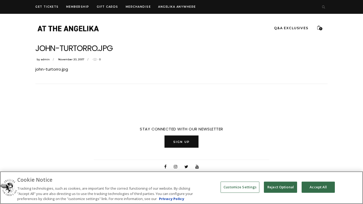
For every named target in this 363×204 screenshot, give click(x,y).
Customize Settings (239, 187)
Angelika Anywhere (177, 6)
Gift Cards (107, 6)
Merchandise (138, 6)
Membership (77, 6)
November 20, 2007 (71, 59)
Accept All (318, 187)
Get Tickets (47, 6)
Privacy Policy (171, 198)
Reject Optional (280, 187)
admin (45, 59)
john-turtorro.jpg (51, 69)
